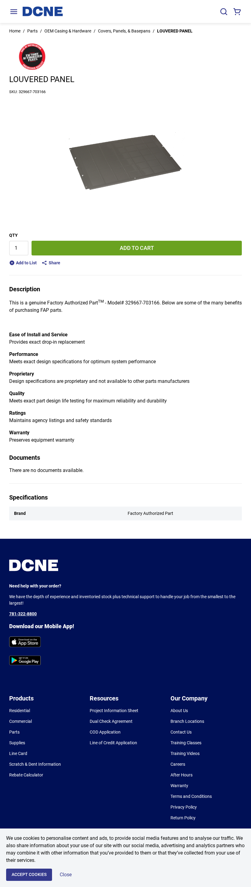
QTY (13, 235)
